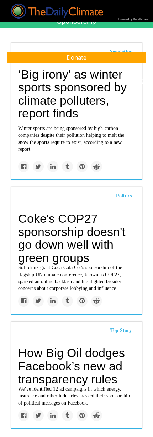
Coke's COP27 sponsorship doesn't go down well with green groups (71, 238)
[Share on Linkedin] (52, 166)
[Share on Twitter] (38, 166)
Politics (124, 196)
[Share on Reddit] (96, 166)
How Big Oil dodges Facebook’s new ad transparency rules (71, 366)
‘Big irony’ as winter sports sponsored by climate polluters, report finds (72, 93)
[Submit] (143, 81)
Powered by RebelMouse (133, 19)
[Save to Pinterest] (82, 166)
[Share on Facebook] (23, 166)
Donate (76, 57)
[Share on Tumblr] (67, 166)
